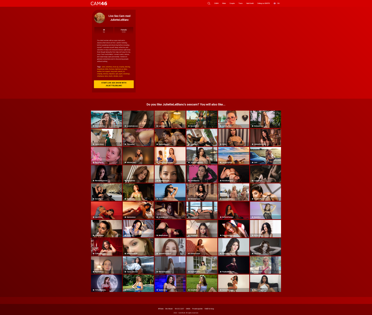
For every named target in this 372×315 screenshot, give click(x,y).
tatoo (106, 76)
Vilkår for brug (209, 309)
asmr (103, 67)
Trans (241, 3)
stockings (126, 74)
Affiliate (160, 309)
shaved (105, 74)
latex (125, 69)
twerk (111, 76)
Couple (232, 3)
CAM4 (216, 3)
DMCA (188, 309)
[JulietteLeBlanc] (99, 18)
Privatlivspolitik (197, 309)
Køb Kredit (250, 3)
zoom (121, 76)
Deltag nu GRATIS (263, 3)
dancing (127, 67)
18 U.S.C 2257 (179, 309)
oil (124, 71)
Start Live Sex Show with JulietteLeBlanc (113, 84)
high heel (118, 69)
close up (115, 67)
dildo (106, 69)
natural (120, 71)
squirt (120, 74)
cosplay (121, 67)
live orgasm (106, 71)
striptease (100, 76)
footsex (111, 69)
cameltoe (109, 67)
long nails (114, 71)
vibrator (115, 76)
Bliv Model (169, 309)
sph (116, 74)
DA (277, 3)
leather (99, 71)
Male (224, 3)
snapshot (112, 74)
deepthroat (100, 69)
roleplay (99, 74)
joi (122, 69)
